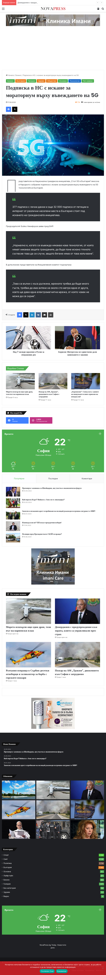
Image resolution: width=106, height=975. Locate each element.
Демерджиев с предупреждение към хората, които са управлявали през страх (51, 3)
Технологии (75, 81)
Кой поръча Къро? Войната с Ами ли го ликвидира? (43, 499)
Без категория (9, 888)
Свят (5, 859)
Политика (7, 863)
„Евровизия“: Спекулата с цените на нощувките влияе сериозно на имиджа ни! (85, 394)
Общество (51, 81)
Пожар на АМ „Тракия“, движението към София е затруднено (49, 394)
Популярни (19, 478)
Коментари (87, 478)
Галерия (31, 81)
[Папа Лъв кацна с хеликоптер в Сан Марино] (18, 829)
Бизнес (18, 75)
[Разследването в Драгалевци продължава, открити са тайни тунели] (53, 829)
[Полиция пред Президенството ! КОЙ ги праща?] (13, 537)
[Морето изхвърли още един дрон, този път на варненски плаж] (20, 381)
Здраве (41, 81)
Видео (6, 896)
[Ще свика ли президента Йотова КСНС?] (87, 829)
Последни (53, 478)
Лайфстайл (8, 876)
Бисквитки (61, 971)
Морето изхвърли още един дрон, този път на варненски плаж (19, 392)
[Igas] (53, 20)
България (21, 81)
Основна (62, 81)
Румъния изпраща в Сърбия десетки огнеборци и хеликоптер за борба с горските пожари (27, 674)
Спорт (6, 855)
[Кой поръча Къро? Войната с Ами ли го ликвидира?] (13, 503)
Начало (10, 75)
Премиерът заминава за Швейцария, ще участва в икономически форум (52, 488)
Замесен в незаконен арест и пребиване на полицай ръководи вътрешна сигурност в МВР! (58, 511)
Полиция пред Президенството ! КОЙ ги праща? (42, 534)
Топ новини (88, 81)
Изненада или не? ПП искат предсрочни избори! (41, 522)
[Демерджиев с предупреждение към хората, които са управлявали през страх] (77, 611)
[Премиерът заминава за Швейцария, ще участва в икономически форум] (13, 492)
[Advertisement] (53, 51)
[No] (102, 968)
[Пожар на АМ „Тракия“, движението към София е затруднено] (53, 381)
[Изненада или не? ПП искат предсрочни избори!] (13, 526)
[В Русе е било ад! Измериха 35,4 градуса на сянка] (18, 790)
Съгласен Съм (47, 971)
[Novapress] (53, 8)
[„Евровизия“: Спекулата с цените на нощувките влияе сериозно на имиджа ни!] (85, 381)
